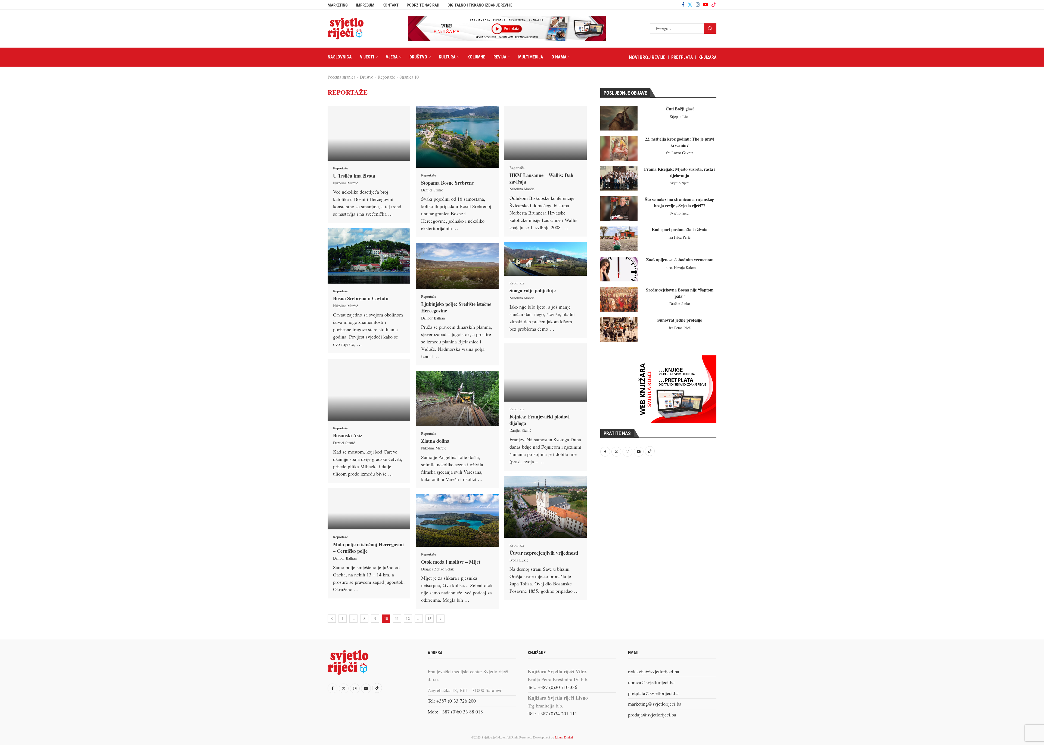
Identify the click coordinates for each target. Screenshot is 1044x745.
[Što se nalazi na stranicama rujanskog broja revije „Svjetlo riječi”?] (619, 208)
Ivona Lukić (518, 560)
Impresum (365, 5)
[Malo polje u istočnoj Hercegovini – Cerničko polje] (369, 508)
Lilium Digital (564, 737)
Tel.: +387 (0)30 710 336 (552, 687)
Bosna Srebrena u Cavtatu (361, 298)
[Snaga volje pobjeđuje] (545, 259)
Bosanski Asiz (347, 435)
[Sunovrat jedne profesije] (619, 329)
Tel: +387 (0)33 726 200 (452, 700)
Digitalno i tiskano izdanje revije (480, 5)
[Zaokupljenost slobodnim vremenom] (619, 269)
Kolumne (476, 57)
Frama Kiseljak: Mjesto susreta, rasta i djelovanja (679, 172)
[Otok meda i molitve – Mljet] (457, 520)
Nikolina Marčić (345, 182)
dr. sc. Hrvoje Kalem (680, 267)
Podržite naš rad (423, 5)
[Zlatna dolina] (457, 398)
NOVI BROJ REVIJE (647, 57)
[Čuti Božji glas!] (619, 118)
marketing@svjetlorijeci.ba (654, 703)
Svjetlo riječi (679, 182)
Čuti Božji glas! (680, 108)
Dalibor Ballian (433, 318)
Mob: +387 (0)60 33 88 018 (455, 711)
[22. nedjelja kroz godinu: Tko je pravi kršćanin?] (619, 148)
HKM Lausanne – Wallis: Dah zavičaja (541, 178)
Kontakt (391, 5)
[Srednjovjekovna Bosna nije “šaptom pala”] (619, 299)
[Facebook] (683, 4)
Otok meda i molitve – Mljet (450, 561)
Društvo (418, 57)
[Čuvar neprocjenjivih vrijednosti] (545, 507)
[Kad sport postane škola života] (619, 238)
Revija (500, 57)
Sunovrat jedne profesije (679, 320)
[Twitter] (690, 4)
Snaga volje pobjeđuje (532, 290)
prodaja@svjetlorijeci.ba (652, 714)
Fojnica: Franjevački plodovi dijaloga (539, 420)
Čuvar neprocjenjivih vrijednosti (543, 552)
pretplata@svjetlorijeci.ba (653, 693)
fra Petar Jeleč (680, 327)
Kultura (447, 57)
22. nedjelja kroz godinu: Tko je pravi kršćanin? (679, 142)
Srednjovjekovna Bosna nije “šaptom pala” (679, 293)
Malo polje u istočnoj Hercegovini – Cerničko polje (368, 547)
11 (397, 618)
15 (429, 618)
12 (408, 618)
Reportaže (386, 77)
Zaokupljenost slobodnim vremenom (679, 259)
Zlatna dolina (435, 440)
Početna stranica (341, 77)
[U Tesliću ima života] (369, 133)
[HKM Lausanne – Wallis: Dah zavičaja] (545, 133)
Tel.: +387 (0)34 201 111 (552, 713)
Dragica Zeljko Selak (437, 569)
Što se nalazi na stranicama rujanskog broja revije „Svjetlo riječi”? (679, 202)
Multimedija (530, 57)
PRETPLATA (682, 57)
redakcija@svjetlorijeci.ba (653, 671)
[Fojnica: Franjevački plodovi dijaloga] (545, 372)
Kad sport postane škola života (679, 229)
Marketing (338, 5)
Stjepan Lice (679, 116)
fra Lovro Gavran (679, 152)
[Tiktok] (713, 4)
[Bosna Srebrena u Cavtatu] (369, 255)
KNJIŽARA (707, 57)
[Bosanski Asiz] (369, 390)
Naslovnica (340, 57)
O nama (559, 57)
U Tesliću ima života (354, 175)
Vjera (392, 57)
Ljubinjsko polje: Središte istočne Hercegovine (456, 307)
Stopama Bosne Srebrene (447, 182)
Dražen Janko (679, 303)
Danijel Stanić (432, 190)
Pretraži (710, 28)
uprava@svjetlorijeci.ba (651, 682)
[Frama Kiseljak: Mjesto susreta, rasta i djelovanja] (619, 178)
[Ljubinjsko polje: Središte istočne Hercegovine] (457, 266)
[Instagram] (697, 4)
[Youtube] (705, 4)
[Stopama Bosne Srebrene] (457, 137)
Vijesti (367, 57)
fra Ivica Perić (680, 237)
